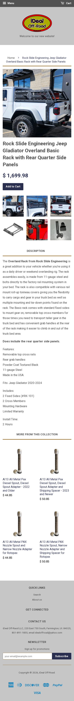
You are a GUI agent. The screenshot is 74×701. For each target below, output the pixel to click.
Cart (68, 3)
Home (11, 57)
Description (36, 251)
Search (37, 594)
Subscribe (61, 656)
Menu (10, 3)
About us (37, 599)
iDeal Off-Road (47, 672)
